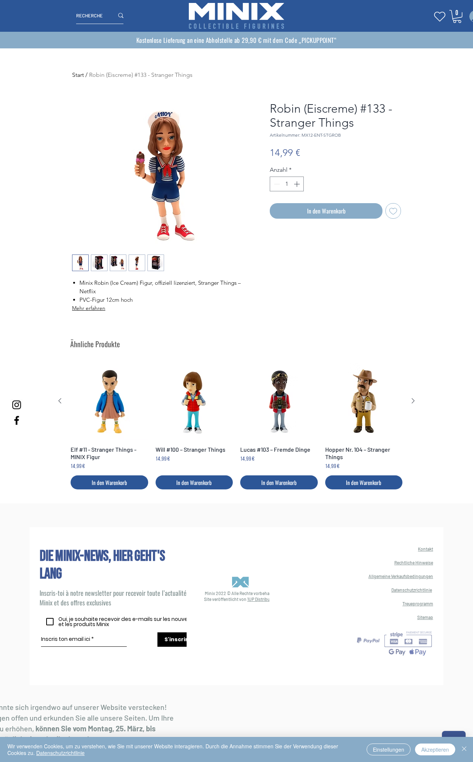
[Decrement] (276, 184)
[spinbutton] (286, 184)
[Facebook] (17, 420)
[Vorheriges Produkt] (59, 400)
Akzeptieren (435, 749)
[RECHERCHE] (120, 15)
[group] (236, 426)
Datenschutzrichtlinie (60, 752)
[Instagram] (17, 405)
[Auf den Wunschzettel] (393, 211)
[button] (457, 16)
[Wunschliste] (439, 16)
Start (78, 74)
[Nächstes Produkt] (413, 400)
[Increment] (297, 184)
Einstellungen (388, 749)
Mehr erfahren (88, 308)
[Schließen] (464, 749)
